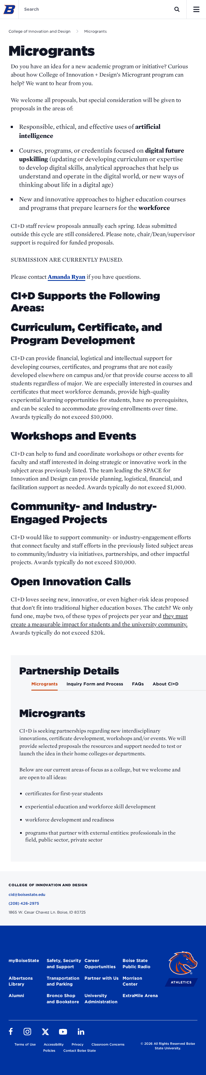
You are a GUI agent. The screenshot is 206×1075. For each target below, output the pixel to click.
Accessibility (54, 1044)
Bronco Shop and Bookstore (63, 998)
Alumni (16, 995)
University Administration (100, 998)
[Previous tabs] (18, 686)
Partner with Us (101, 978)
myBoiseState (24, 960)
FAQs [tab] (138, 684)
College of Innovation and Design (40, 31)
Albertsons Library (21, 981)
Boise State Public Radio (136, 963)
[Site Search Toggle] (177, 9)
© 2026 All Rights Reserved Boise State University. (168, 1046)
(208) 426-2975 (24, 903)
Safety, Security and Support (64, 963)
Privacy (77, 1044)
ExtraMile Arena (140, 995)
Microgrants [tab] (44, 684)
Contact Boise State (79, 1050)
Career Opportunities (100, 963)
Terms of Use (25, 1044)
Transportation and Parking (63, 981)
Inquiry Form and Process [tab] (95, 684)
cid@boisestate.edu (27, 894)
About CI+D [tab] (166, 684)
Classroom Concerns (107, 1044)
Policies (49, 1050)
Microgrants (95, 31)
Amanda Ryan (66, 276)
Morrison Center (132, 981)
